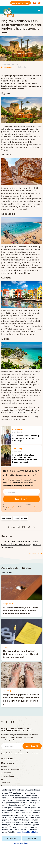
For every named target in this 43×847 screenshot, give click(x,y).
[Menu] (39, 9)
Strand (24, 518)
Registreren (5, 786)
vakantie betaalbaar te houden (21, 412)
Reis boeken (6, 67)
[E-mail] (18, 527)
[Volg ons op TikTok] (7, 722)
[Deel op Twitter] (28, 527)
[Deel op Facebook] (23, 527)
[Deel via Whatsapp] (34, 527)
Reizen (16, 518)
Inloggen (14, 786)
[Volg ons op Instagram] (12, 722)
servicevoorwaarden (29, 507)
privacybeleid (12, 507)
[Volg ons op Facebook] (2, 722)
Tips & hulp (17, 448)
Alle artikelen (6, 572)
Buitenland (6, 518)
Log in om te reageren (33, 553)
